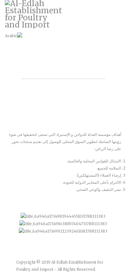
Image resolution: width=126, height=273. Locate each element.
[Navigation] (118, 16)
